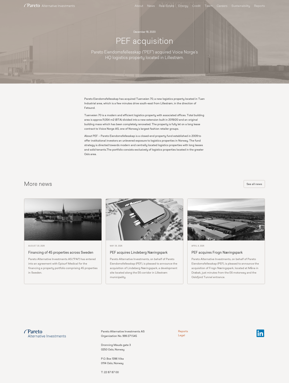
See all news (254, 184)
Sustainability (240, 6)
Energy (183, 6)
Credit (196, 6)
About (139, 6)
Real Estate (166, 6)
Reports (259, 6)
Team (209, 6)
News (151, 6)
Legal (181, 335)
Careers (222, 6)
